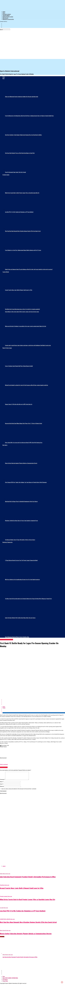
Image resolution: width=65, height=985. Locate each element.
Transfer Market (6, 15)
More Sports (5, 18)
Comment (2, 779)
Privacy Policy (5, 981)
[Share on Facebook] (34, 699)
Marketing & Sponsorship (8, 19)
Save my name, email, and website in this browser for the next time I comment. (19, 788)
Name (1, 781)
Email (1, 784)
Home (4, 11)
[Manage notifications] (62, 982)
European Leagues (7, 14)
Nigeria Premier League (8, 16)
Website (2, 786)
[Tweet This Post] (34, 700)
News (4, 13)
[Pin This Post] (34, 702)
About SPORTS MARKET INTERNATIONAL (10, 978)
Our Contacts (5, 979)
